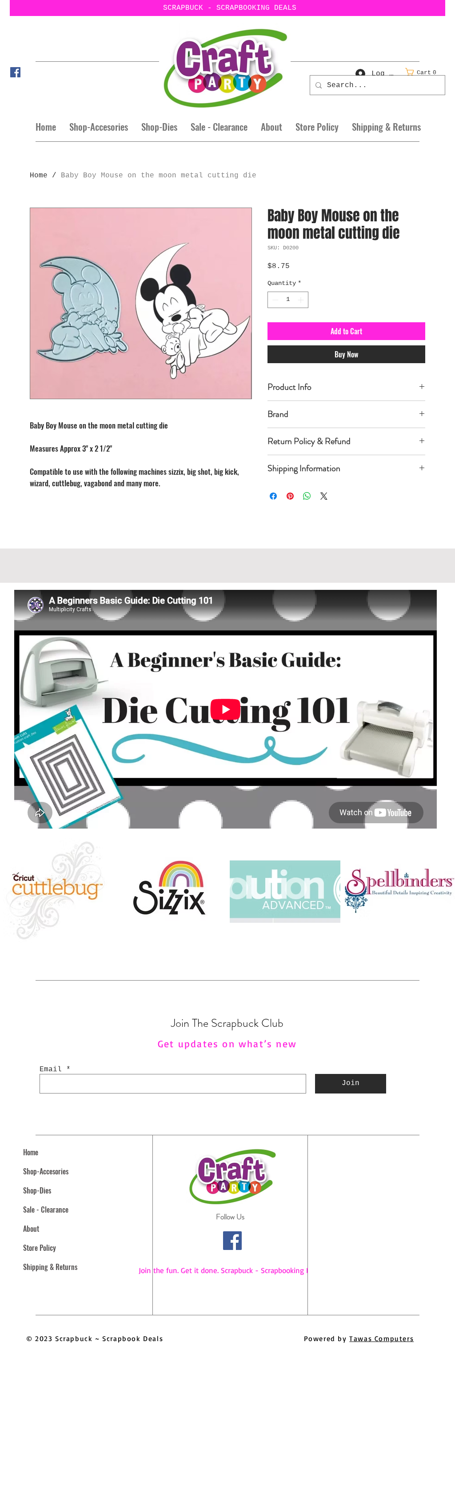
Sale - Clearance (45, 1209)
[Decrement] (274, 300)
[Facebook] (15, 72)
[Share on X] (324, 496)
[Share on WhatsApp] (307, 496)
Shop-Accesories (45, 1171)
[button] (423, 72)
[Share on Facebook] (273, 496)
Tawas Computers (381, 1338)
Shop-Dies (37, 1190)
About (31, 1228)
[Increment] (301, 300)
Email (51, 1069)
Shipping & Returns (50, 1267)
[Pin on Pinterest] (290, 496)
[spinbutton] (288, 300)
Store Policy (39, 1247)
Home (39, 176)
